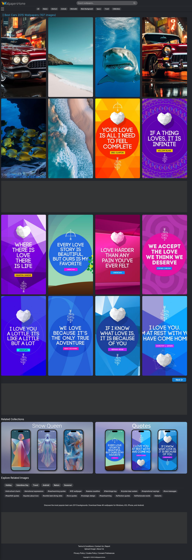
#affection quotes (123, 496)
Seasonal (68, 485)
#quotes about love (30, 496)
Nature (45, 9)
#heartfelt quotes (12, 496)
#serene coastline (93, 491)
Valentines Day (22, 485)
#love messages (169, 491)
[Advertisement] (94, 196)
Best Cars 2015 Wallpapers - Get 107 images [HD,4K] (13, 3)
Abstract (54, 9)
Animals (63, 9)
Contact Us (99, 546)
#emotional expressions (33, 491)
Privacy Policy (79, 553)
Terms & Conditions (86, 546)
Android (46, 485)
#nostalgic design (88, 496)
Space (99, 9)
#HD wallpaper (76, 491)
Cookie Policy (91, 553)
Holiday (9, 485)
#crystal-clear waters (129, 491)
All (38, 9)
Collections (116, 9)
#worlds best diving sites (52, 496)
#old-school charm (12, 491)
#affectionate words (142, 496)
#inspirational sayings (150, 491)
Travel (107, 9)
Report (107, 546)
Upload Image (89, 549)
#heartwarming (105, 496)
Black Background (87, 9)
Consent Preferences (106, 553)
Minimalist (73, 9)
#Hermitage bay (110, 491)
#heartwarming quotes (57, 491)
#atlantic (158, 496)
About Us (100, 549)
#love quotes (72, 496)
